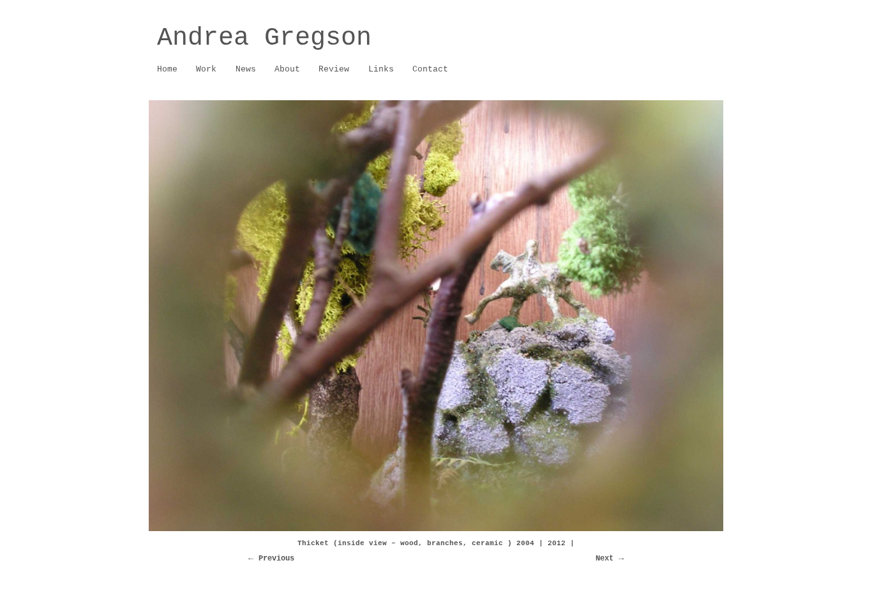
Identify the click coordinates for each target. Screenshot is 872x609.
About (283, 69)
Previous (276, 558)
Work (202, 69)
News (246, 69)
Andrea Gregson (264, 38)
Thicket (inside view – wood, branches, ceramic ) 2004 (415, 543)
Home (167, 69)
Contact (430, 69)
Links (381, 69)
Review (334, 69)
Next (604, 558)
